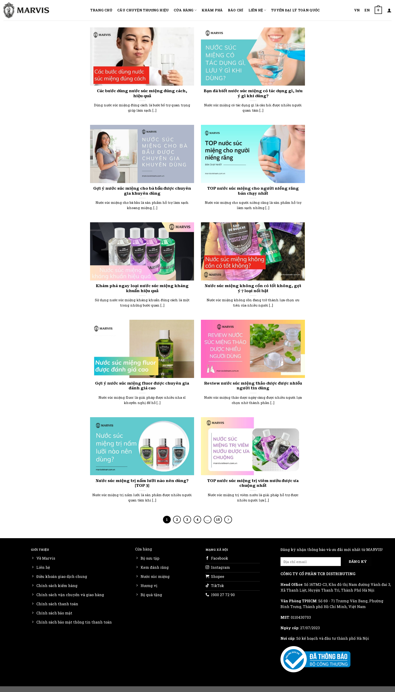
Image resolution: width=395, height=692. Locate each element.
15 (218, 519)
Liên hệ (255, 10)
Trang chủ (101, 10)
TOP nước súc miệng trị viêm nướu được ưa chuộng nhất (253, 483)
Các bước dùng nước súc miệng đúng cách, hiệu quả (142, 93)
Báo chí (235, 10)
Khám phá (212, 10)
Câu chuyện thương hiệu (143, 10)
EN (367, 10)
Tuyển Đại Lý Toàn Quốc (295, 10)
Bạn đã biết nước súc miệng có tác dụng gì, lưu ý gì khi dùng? (253, 93)
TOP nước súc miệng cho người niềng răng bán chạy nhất (253, 191)
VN (357, 10)
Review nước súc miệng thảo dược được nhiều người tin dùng (253, 386)
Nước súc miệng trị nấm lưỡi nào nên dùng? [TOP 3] (142, 483)
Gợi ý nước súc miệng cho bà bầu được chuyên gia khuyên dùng (142, 191)
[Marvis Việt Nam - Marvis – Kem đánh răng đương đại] (26, 10)
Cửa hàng (183, 10)
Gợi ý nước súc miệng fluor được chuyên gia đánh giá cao (142, 386)
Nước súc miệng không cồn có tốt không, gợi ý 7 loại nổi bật (253, 288)
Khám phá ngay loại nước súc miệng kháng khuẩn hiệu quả (142, 288)
